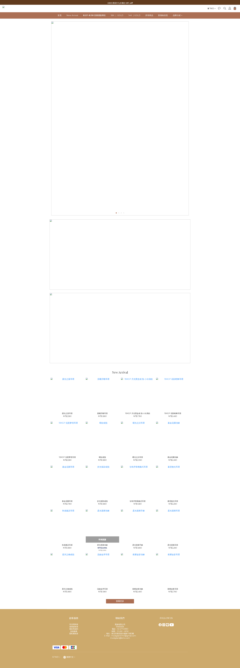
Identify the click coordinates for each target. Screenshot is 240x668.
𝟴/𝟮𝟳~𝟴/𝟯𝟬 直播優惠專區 (94, 15)
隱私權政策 (73, 633)
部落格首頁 (163, 15)
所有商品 (149, 15)
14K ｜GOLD (134, 15)
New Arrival (72, 15)
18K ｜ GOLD (117, 15)
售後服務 (73, 631)
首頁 (60, 15)
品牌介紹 (177, 15)
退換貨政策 (73, 627)
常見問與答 (73, 624)
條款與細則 (73, 629)
